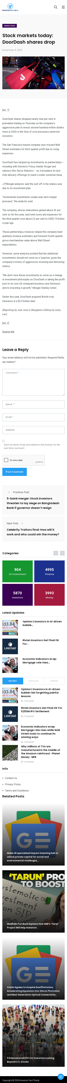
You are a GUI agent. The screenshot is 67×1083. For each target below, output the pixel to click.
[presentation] (55, 553)
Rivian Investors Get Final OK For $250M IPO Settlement (41, 709)
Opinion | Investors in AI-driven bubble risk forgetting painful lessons (40, 692)
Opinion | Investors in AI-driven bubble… (42, 623)
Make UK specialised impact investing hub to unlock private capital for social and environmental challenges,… (32, 857)
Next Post (12, 523)
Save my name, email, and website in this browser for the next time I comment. (32, 446)
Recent (13, 681)
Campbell (29, 701)
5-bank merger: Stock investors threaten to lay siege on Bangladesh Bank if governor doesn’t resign (33, 503)
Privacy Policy (13, 784)
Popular (33, 681)
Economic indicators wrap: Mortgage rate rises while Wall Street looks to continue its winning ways (40, 732)
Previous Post (21, 492)
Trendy (54, 681)
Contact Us (11, 778)
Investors (9, 26)
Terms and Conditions (17, 790)
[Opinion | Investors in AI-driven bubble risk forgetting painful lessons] (10, 627)
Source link (8, 331)
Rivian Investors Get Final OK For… (41, 641)
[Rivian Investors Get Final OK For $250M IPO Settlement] (10, 646)
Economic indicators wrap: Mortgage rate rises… (40, 660)
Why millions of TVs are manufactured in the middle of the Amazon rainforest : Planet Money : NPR (40, 752)
